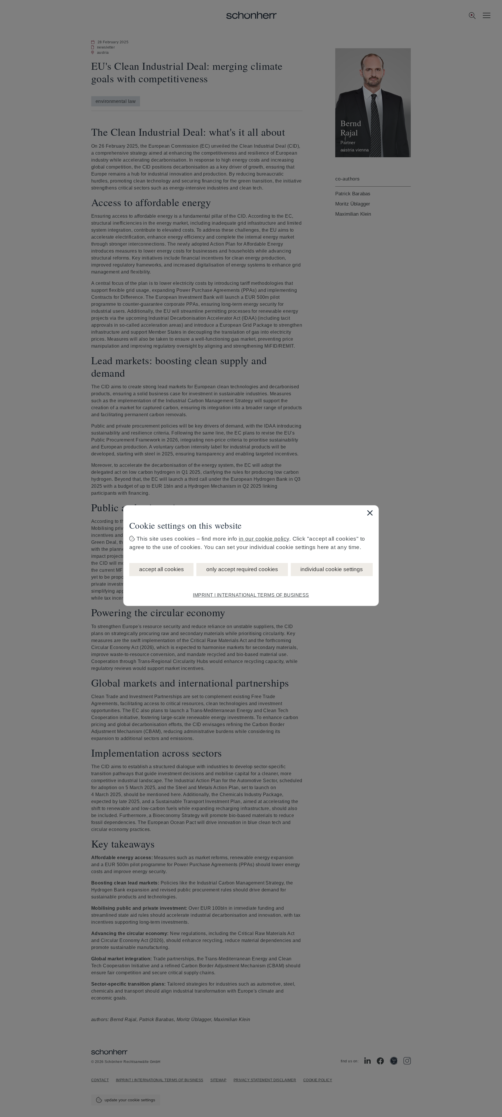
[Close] (369, 512)
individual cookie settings (331, 569)
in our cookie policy (264, 539)
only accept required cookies (242, 569)
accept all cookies (161, 569)
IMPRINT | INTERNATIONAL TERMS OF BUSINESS (251, 595)
